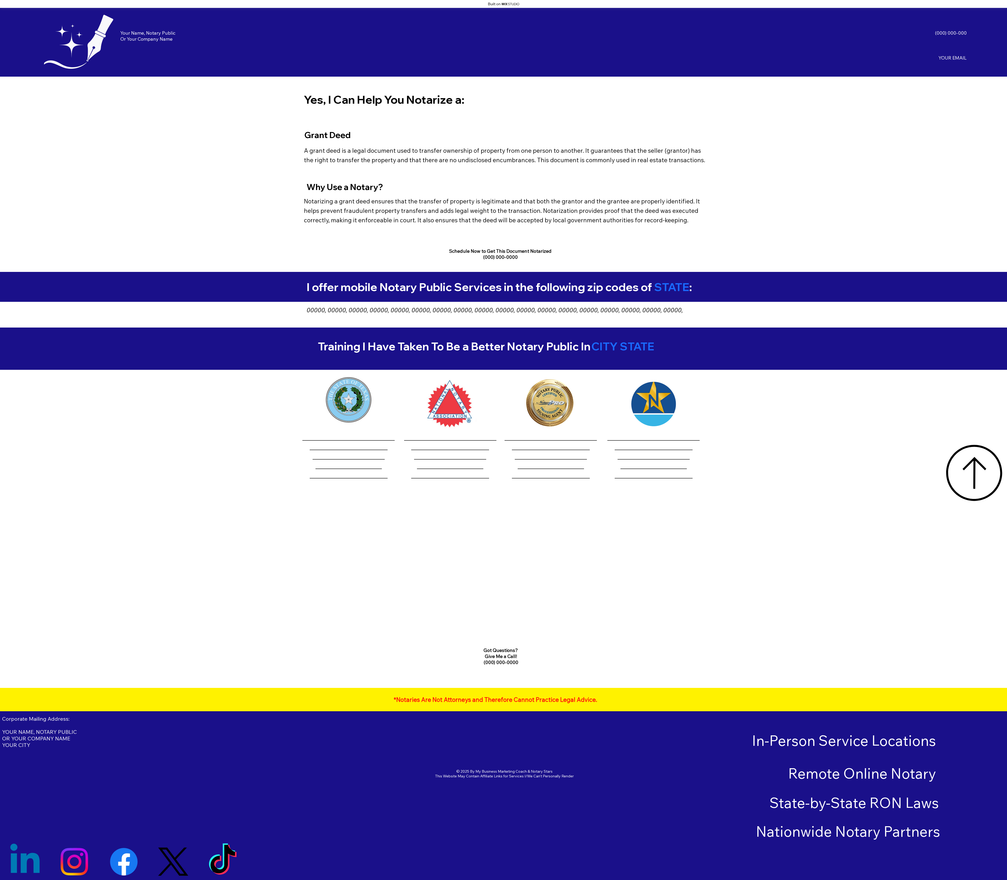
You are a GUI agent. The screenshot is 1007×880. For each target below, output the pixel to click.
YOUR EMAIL (953, 58)
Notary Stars (542, 771)
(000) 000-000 (951, 33)
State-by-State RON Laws (854, 803)
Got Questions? (501, 650)
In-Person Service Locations (844, 741)
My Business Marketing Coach (501, 771)
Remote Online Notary (862, 773)
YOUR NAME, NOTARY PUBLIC (39, 732)
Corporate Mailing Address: (35, 718)
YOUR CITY (16, 745)
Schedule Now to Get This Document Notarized (500, 251)
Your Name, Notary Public (147, 33)
